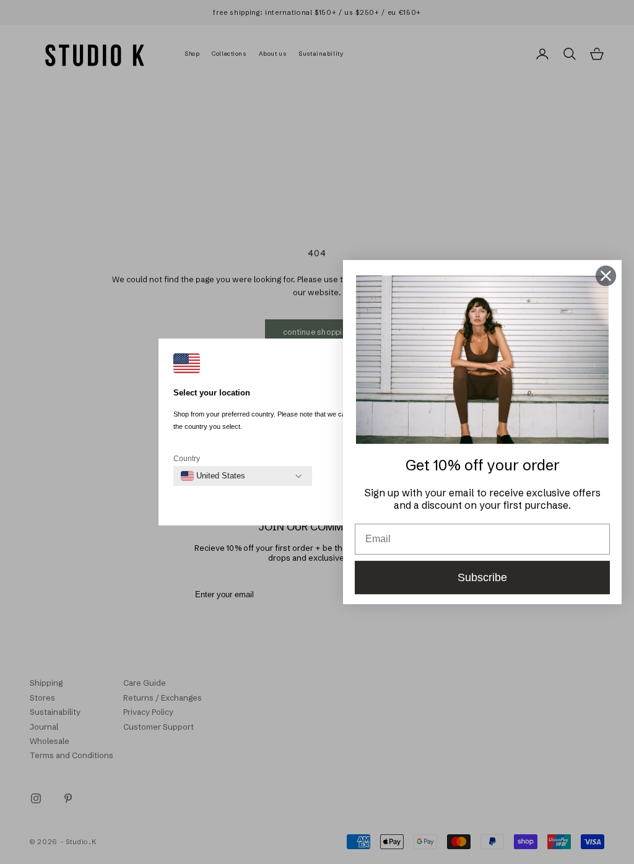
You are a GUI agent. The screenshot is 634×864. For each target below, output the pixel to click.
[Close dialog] (606, 276)
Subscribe (482, 577)
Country (186, 458)
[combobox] (213, 476)
